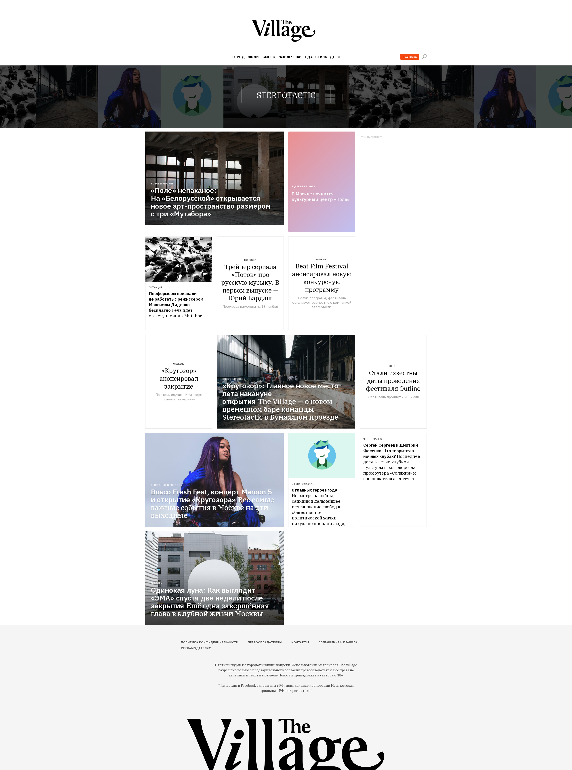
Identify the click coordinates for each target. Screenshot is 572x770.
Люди (253, 57)
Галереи (156, 583)
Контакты (300, 642)
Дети (335, 57)
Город (238, 57)
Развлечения (290, 57)
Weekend (322, 259)
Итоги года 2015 (303, 483)
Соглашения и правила (338, 642)
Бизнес (268, 57)
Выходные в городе (165, 485)
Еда (309, 57)
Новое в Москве (162, 183)
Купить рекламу (371, 137)
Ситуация (155, 287)
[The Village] (286, 32)
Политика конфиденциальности (209, 642)
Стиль (321, 57)
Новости (250, 260)
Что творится (373, 439)
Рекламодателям (196, 648)
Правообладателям (265, 642)
